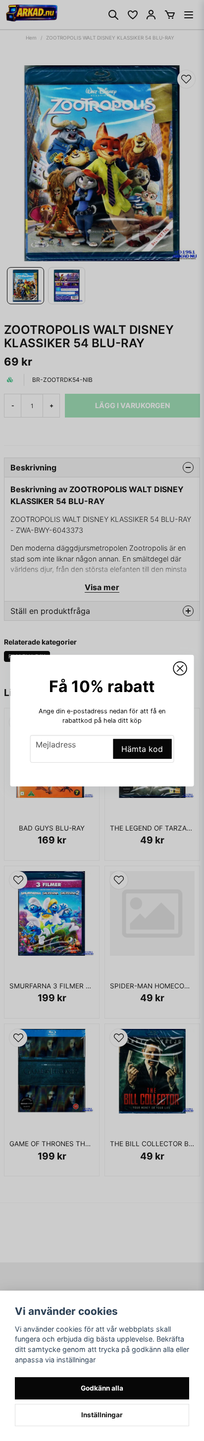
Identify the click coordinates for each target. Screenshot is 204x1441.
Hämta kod (142, 749)
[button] (180, 668)
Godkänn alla (102, 1388)
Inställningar (102, 1415)
